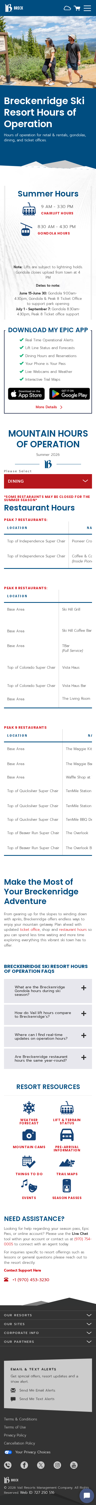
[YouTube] (78, 1465)
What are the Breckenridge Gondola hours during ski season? (40, 990)
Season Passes (67, 1198)
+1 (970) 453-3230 (30, 1280)
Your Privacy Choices (32, 1452)
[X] (45, 1465)
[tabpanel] (48, 787)
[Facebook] (28, 1465)
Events (29, 1198)
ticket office (30, 929)
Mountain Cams (29, 1147)
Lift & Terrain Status (67, 1121)
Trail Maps (67, 1174)
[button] (67, 8)
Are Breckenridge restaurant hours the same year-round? (41, 1058)
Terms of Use (15, 1427)
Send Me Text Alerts (36, 1398)
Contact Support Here (22, 1270)
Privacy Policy (15, 1435)
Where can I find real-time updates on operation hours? (41, 1036)
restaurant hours (73, 929)
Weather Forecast (29, 1121)
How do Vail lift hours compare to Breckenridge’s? (43, 1014)
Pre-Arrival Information (67, 1148)
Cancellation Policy (19, 1443)
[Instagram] (61, 1465)
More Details (46, 407)
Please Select (18, 471)
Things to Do (29, 1174)
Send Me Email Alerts (36, 1390)
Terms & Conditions (20, 1419)
